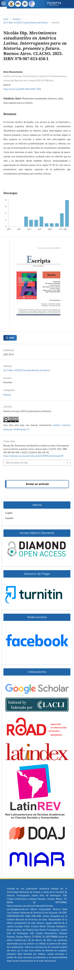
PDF (11, 337)
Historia (7, 394)
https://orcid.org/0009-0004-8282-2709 (22, 89)
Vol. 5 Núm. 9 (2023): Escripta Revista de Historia (25, 22)
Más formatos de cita (17, 462)
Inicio (5, 19)
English (8, 512)
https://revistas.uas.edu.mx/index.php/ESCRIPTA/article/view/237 (33, 455)
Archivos (16, 19)
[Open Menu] (3, 3)
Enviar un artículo (37, 484)
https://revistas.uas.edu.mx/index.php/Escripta (30, 905)
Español (9, 518)
